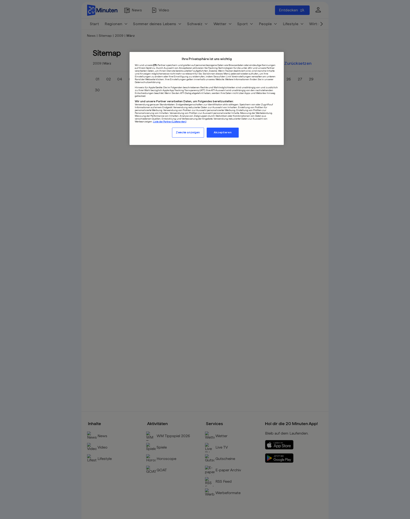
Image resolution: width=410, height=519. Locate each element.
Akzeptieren (223, 132)
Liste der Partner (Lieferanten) (169, 121)
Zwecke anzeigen (188, 132)
